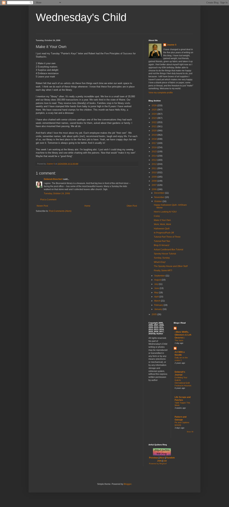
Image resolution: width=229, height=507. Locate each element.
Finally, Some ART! (163, 270)
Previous (153, 457)
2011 (154, 168)
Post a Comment (48, 199)
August (158, 280)
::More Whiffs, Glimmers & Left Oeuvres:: (183, 335)
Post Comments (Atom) (60, 211)
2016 (154, 147)
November (159, 197)
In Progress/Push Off (164, 232)
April (156, 296)
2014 (154, 156)
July (156, 284)
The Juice (179, 340)
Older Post (132, 206)
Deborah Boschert (53, 179)
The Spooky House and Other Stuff (170, 266)
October (158, 201)
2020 (154, 130)
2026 (154, 105)
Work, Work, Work (162, 224)
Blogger (127, 484)
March (157, 301)
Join (159, 461)
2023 (154, 118)
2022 (154, 122)
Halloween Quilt (161, 228)
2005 (154, 314)
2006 (154, 189)
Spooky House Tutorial (165, 253)
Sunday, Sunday (162, 258)
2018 (154, 139)
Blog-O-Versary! (161, 245)
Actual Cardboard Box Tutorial (168, 249)
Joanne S (171, 45)
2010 (154, 172)
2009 (154, 177)
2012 (154, 164)
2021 (154, 126)
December (159, 193)
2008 (154, 181)
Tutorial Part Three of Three (167, 237)
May (156, 292)
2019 (154, 135)
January (158, 309)
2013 (154, 160)
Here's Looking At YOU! (165, 212)
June (157, 288)
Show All (190, 432)
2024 (154, 114)
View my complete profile (160, 92)
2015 (154, 151)
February (159, 305)
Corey (157, 216)
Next (162, 457)
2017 (154, 143)
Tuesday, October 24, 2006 (57, 193)
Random (170, 457)
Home (87, 206)
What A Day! (159, 262)
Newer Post (42, 206)
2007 (154, 185)
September (159, 275)
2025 (154, 109)
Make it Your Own (162, 220)
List (165, 461)
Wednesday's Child (81, 17)
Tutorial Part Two (162, 241)
